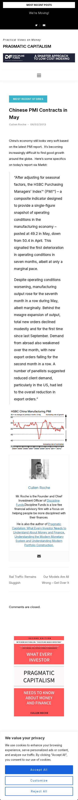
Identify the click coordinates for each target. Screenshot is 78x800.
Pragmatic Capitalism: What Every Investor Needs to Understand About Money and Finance (39, 528)
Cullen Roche (17, 124)
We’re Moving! (39, 13)
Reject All (39, 791)
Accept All (39, 769)
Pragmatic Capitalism (27, 46)
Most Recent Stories (28, 98)
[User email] (39, 556)
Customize (39, 780)
